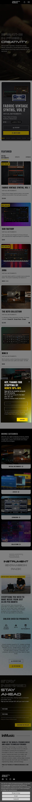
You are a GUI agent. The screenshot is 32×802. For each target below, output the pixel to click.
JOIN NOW (22, 419)
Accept (16, 796)
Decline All (16, 799)
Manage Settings (16, 793)
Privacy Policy (11, 413)
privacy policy (7, 785)
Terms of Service (20, 413)
